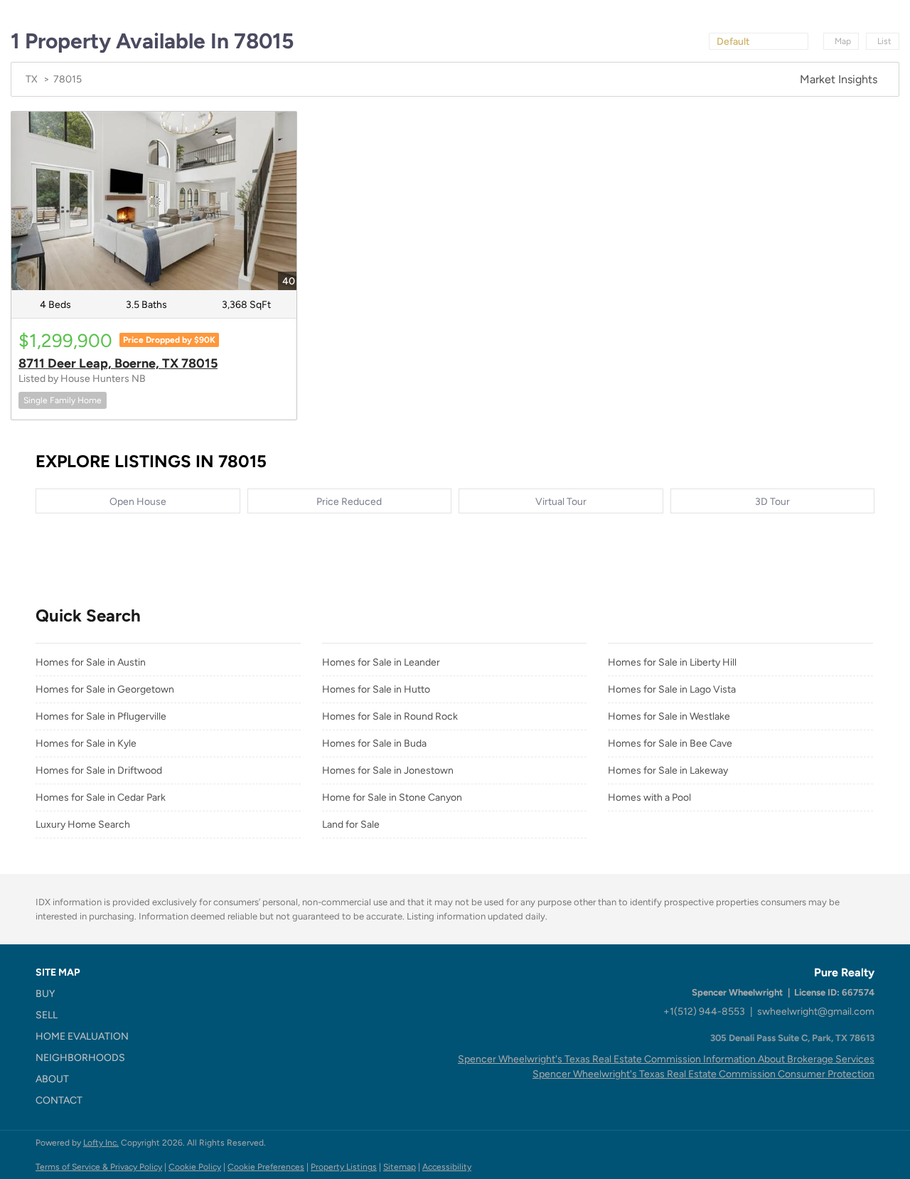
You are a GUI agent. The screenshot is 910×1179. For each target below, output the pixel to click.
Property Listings (344, 1167)
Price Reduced (349, 502)
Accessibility (446, 1167)
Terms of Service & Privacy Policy (99, 1167)
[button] (86, 994)
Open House (137, 502)
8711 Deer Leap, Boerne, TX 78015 (118, 363)
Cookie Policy (194, 1167)
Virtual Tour (561, 502)
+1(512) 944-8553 (704, 1011)
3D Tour (772, 502)
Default (733, 42)
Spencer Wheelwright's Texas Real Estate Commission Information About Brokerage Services (666, 1059)
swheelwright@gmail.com (815, 1011)
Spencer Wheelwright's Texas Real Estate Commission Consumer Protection (703, 1074)
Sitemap (399, 1167)
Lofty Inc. (101, 1143)
